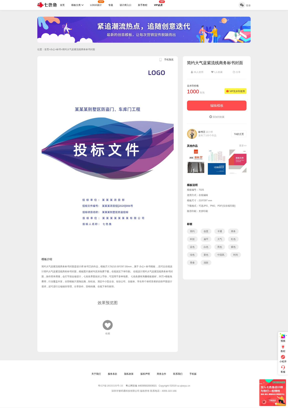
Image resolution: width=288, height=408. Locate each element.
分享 (237, 72)
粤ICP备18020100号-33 (111, 385)
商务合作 (161, 373)
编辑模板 (217, 105)
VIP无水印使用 (237, 91)
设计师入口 (125, 5)
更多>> (242, 145)
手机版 (193, 373)
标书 (58, 49)
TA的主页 (239, 134)
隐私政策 (129, 373)
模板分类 (76, 5)
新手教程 (142, 5)
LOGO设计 (96, 3)
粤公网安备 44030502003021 (141, 385)
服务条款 (112, 373)
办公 (52, 49)
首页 (62, 5)
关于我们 (96, 373)
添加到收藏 (218, 117)
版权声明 (145, 373)
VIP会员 (159, 3)
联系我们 (177, 373)
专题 (110, 5)
